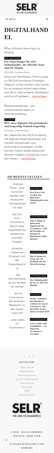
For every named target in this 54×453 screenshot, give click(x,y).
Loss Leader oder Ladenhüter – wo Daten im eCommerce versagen (38, 328)
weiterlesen (39, 96)
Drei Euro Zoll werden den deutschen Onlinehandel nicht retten (39, 197)
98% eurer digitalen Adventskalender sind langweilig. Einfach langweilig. (26, 125)
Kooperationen (27, 375)
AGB (27, 391)
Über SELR (27, 367)
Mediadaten (27, 371)
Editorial (36, 188)
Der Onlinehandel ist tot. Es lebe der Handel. (39, 282)
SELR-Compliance (27, 379)
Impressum (27, 383)
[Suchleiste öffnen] (47, 19)
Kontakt (27, 387)
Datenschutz (27, 395)
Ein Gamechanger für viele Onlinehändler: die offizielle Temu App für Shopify (24, 64)
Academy (10, 120)
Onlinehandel (12, 58)
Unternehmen (39, 217)
